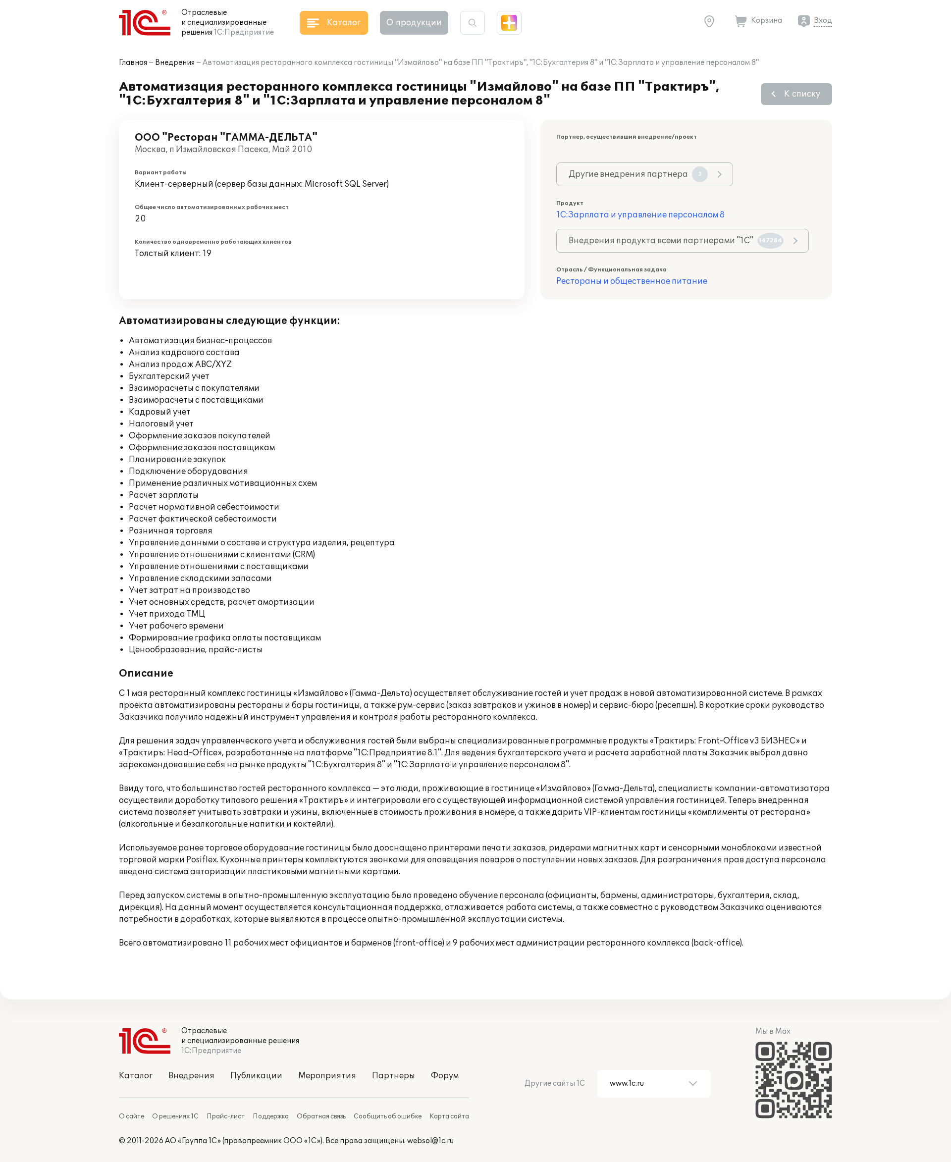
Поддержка (271, 1116)
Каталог (136, 1076)
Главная (133, 62)
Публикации (256, 1076)
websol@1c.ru (430, 1141)
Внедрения (175, 62)
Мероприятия (327, 1076)
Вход (823, 20)
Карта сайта (449, 1116)
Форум (445, 1076)
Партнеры (393, 1076)
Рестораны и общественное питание (631, 281)
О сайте (131, 1116)
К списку (802, 94)
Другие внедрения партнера (635, 174)
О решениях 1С (175, 1116)
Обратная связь (321, 1116)
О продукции (414, 23)
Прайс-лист (226, 1116)
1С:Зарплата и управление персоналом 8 (640, 215)
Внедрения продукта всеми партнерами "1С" (675, 241)
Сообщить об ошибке (388, 1116)
